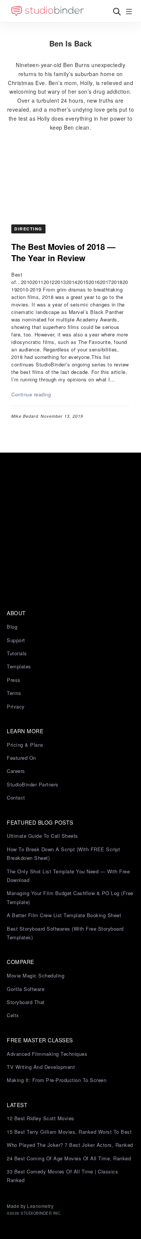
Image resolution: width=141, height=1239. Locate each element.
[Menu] (128, 11)
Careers (16, 770)
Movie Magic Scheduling (35, 975)
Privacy (16, 706)
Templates (19, 666)
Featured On (21, 757)
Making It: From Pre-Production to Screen (56, 1080)
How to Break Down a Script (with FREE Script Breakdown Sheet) (63, 853)
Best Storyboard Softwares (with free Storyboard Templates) (65, 933)
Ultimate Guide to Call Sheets (42, 835)
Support (16, 640)
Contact (16, 797)
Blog (12, 626)
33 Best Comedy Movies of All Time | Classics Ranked (62, 1176)
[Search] (116, 11)
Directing (28, 229)
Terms (14, 692)
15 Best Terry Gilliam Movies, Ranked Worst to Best (69, 1131)
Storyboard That (26, 1002)
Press (14, 679)
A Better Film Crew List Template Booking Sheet (64, 915)
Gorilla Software (25, 988)
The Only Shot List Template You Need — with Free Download (68, 875)
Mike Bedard (24, 416)
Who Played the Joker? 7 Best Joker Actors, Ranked (70, 1144)
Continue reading (31, 394)
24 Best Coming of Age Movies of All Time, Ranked (69, 1158)
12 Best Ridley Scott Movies (40, 1118)
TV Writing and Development (41, 1066)
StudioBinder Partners (33, 784)
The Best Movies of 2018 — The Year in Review (63, 252)
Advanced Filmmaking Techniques (47, 1053)
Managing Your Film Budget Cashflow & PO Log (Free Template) (70, 897)
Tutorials (17, 653)
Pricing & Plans (25, 744)
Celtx (13, 1015)
